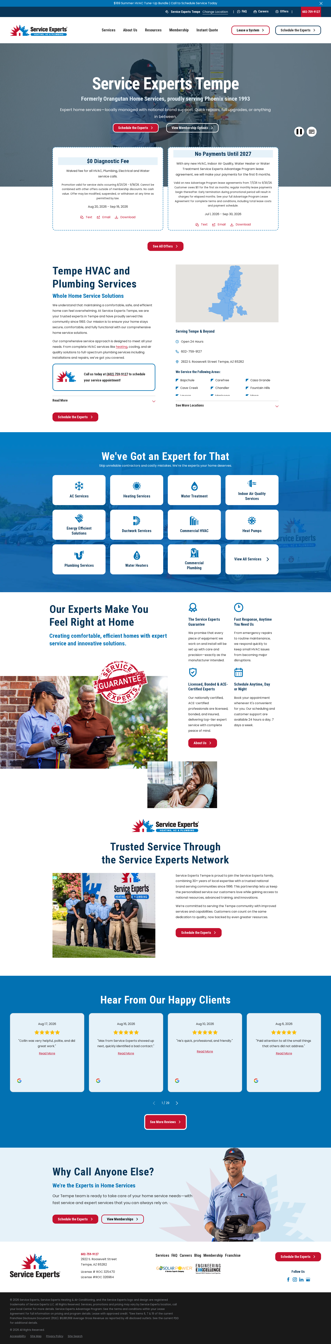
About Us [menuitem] (130, 30)
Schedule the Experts (296, 30)
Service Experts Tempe (185, 12)
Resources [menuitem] (153, 30)
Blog (197, 1255)
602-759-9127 (311, 12)
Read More (47, 1053)
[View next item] (177, 1103)
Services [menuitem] (108, 30)
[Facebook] (288, 1279)
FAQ (244, 11)
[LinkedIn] (301, 1279)
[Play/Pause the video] (299, 132)
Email (106, 217)
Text (89, 217)
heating (121, 347)
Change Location (215, 12)
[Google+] (308, 1279)
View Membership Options (190, 128)
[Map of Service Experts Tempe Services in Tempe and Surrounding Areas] (227, 293)
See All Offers (163, 246)
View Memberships (120, 1219)
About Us (200, 743)
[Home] (38, 30)
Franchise (233, 1255)
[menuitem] (18, 1336)
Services (162, 1255)
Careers (263, 11)
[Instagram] (295, 1279)
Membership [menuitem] (179, 30)
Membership (213, 1255)
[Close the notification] (321, 3)
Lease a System (248, 30)
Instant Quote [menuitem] (207, 30)
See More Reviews (163, 1122)
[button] (311, 132)
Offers (284, 11)
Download (127, 217)
